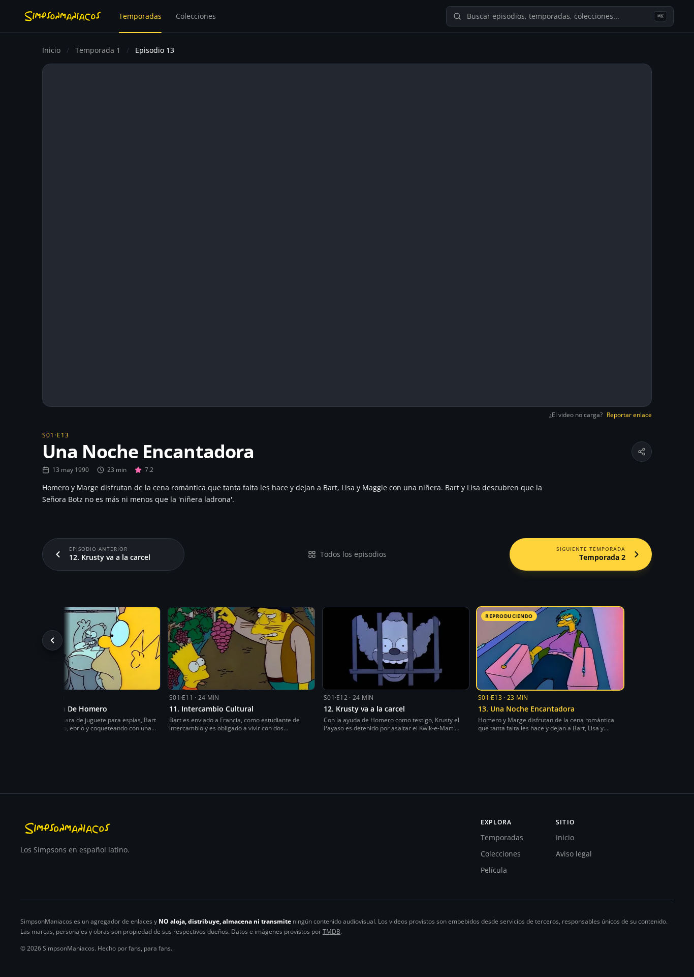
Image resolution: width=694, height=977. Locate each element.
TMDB (331, 931)
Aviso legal (574, 853)
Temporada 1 (98, 50)
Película (494, 870)
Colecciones (196, 16)
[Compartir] (642, 451)
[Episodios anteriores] (52, 640)
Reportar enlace (629, 415)
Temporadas (140, 16)
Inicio (51, 50)
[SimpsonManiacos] (62, 16)
